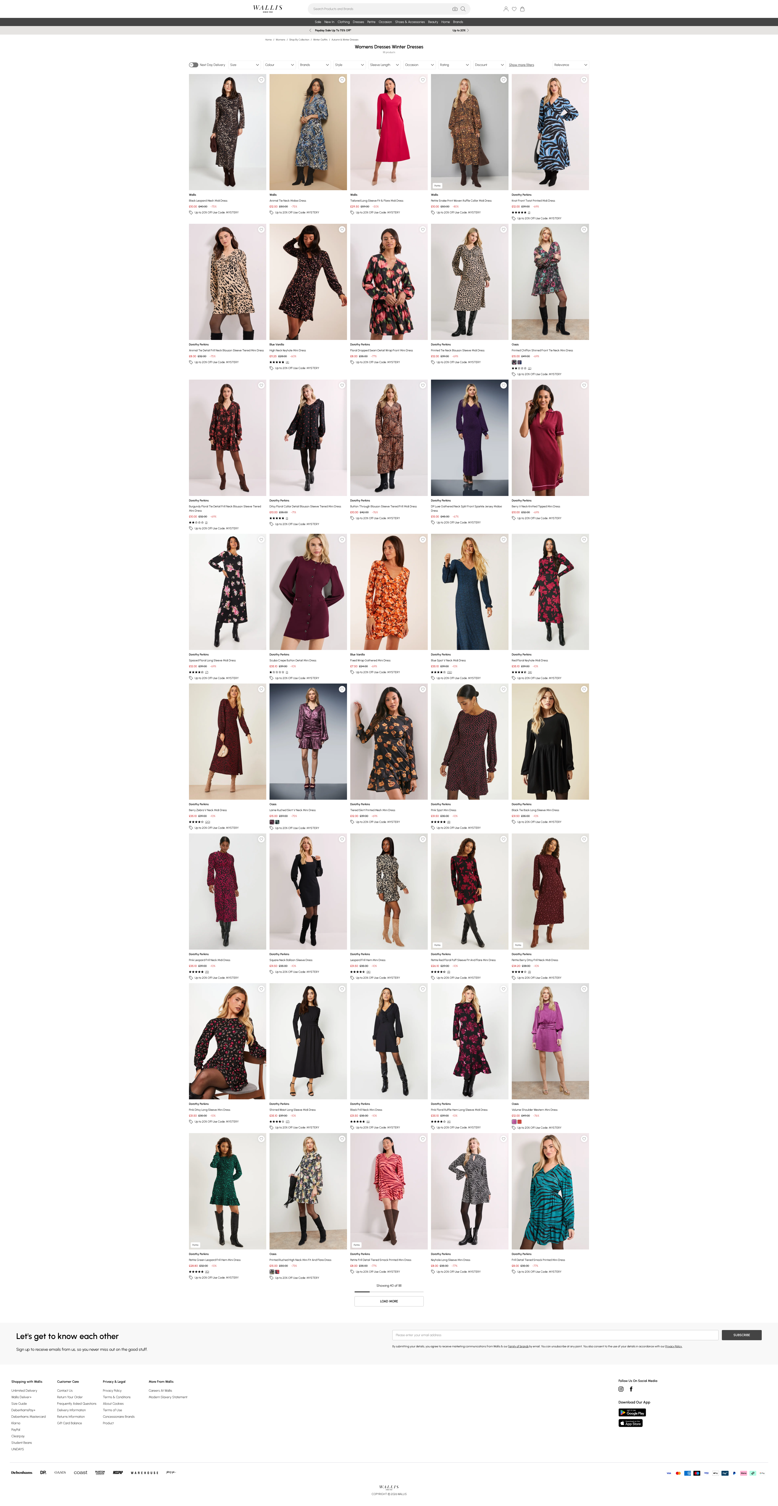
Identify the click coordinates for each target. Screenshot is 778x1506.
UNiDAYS (17, 1449)
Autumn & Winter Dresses (345, 39)
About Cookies (113, 1404)
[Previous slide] (310, 30)
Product (108, 1423)
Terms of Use (112, 1410)
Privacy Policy (112, 1390)
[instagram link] (621, 1389)
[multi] (272, 1272)
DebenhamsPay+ (23, 1410)
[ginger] (519, 1121)
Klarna (15, 1423)
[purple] (514, 1121)
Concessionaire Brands (119, 1417)
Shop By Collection (299, 39)
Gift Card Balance (69, 1423)
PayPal (15, 1430)
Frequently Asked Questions (76, 1404)
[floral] (277, 1272)
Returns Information (71, 1417)
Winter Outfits (320, 39)
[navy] (519, 362)
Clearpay (18, 1436)
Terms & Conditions (117, 1397)
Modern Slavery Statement (168, 1397)
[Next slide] (467, 30)
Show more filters (521, 65)
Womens (280, 39)
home (268, 39)
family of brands (518, 1346)
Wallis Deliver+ (21, 1397)
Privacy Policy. (673, 1346)
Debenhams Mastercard (28, 1417)
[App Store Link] (632, 1417)
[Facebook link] (631, 1389)
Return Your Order (70, 1397)
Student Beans (21, 1443)
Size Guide (19, 1404)
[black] (514, 362)
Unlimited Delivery (24, 1390)
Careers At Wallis (160, 1390)
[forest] (277, 822)
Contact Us (65, 1390)
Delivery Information (71, 1410)
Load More (389, 1301)
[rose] (272, 822)
